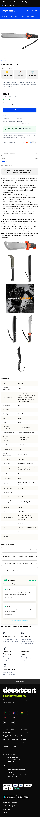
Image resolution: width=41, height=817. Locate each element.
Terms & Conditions (11, 802)
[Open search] (28, 10)
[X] (9, 722)
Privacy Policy (9, 806)
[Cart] (36, 10)
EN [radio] (16, 5)
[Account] (32, 10)
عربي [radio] (19, 5)
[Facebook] (13, 722)
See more (4, 161)
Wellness (4, 16)
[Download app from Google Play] (9, 797)
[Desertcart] (8, 10)
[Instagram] (4, 722)
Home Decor (13, 16)
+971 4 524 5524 (12, 777)
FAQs (6, 813)
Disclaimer (7, 809)
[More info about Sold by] (26, 116)
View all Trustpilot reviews (20, 620)
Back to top (20, 681)
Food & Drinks (24, 16)
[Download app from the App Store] (22, 797)
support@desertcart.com (16, 769)
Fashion (33, 16)
